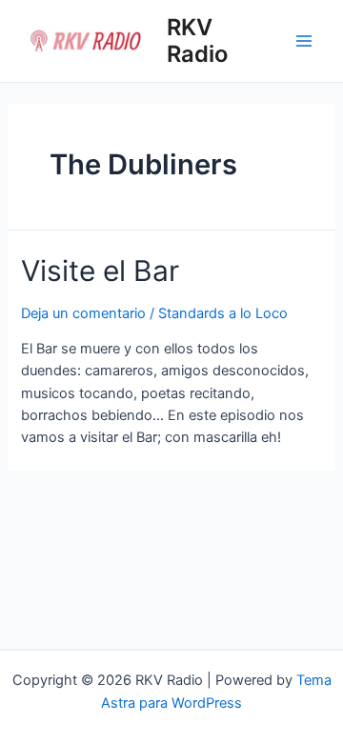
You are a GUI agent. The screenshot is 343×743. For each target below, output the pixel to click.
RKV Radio (197, 40)
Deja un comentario (83, 313)
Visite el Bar (100, 270)
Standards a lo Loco (223, 313)
